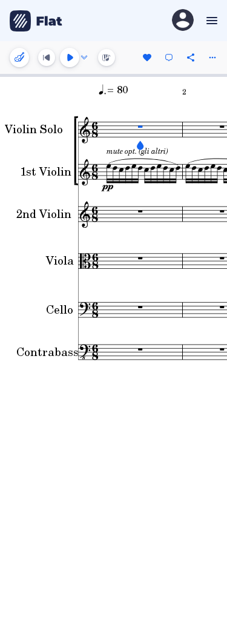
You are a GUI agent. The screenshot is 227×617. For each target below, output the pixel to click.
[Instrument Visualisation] (106, 57)
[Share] (191, 57)
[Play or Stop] (69, 57)
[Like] (147, 57)
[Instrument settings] (19, 57)
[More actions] (212, 57)
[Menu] (210, 20)
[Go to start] (46, 57)
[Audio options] (84, 57)
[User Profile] (183, 21)
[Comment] (169, 57)
